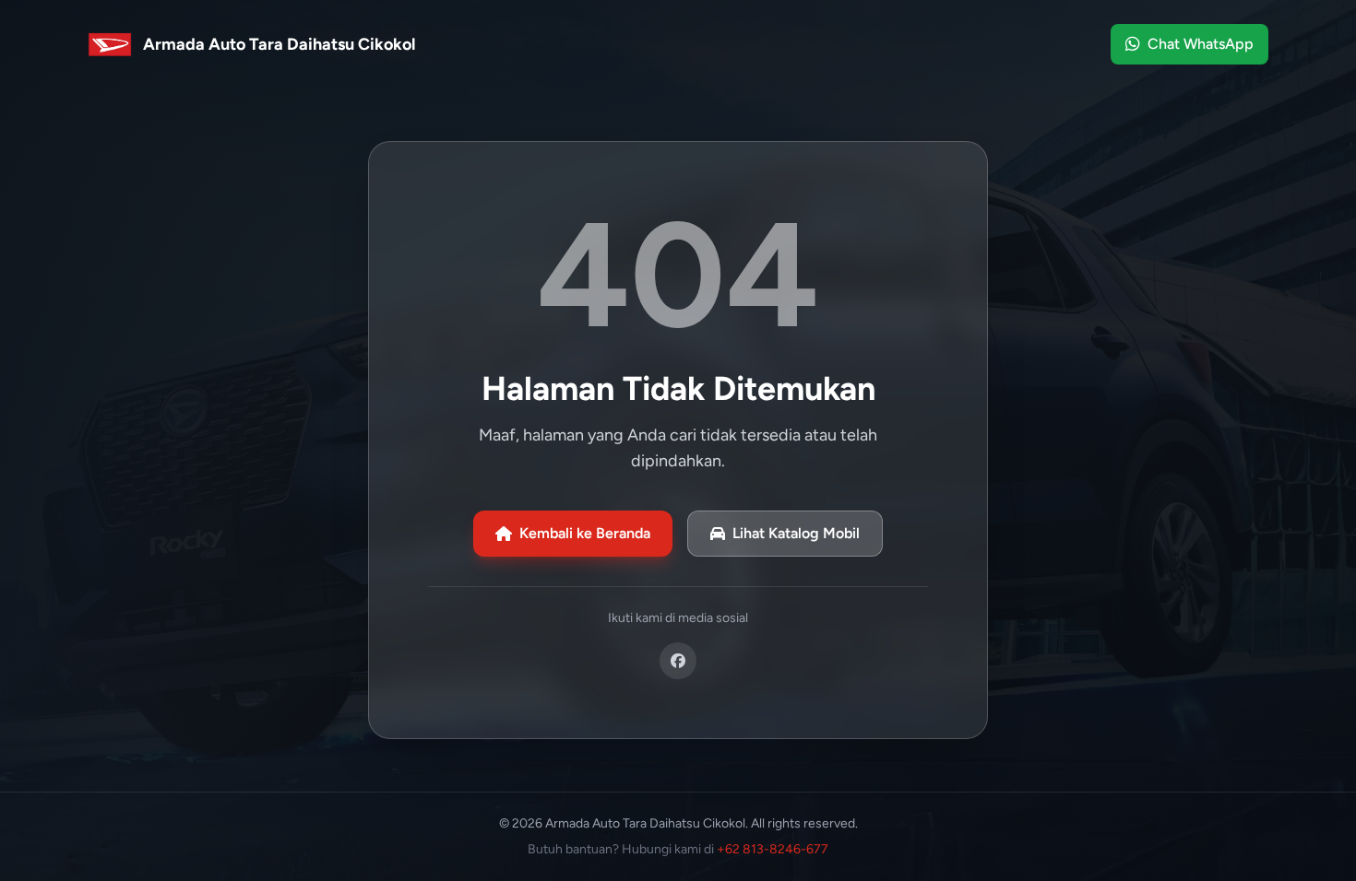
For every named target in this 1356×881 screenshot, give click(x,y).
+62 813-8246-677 (772, 849)
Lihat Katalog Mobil (796, 533)
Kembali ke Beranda (584, 533)
